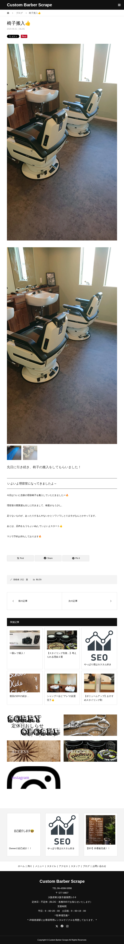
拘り (30, 866)
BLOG (22, 29)
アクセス (63, 866)
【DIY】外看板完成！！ (98, 848)
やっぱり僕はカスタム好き (61, 848)
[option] (62, 345)
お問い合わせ (99, 866)
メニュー (39, 866)
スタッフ (75, 866)
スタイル (51, 866)
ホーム (21, 866)
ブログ (86, 866)
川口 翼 (24, 579)
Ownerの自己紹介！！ (20, 848)
